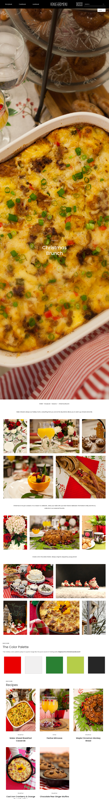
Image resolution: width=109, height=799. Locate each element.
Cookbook (22, 4)
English (100, 10)
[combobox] (101, 10)
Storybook (8, 4)
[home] (58, 4)
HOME (41, 404)
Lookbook (36, 4)
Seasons (54, 404)
